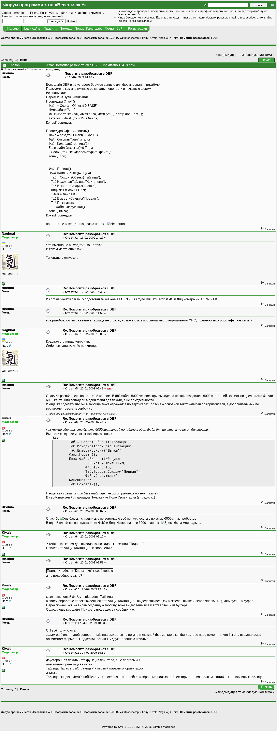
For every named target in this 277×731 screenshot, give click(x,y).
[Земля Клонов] (3, 284)
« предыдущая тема (230, 54)
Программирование (66, 37)
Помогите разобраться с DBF (199, 37)
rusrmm (8, 73)
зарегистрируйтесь (90, 12)
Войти (121, 28)
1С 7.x (119, 37)
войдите (64, 12)
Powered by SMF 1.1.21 (117, 726)
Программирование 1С (98, 37)
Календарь (94, 28)
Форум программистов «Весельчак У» (25, 37)
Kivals (153, 37)
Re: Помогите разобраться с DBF (89, 234)
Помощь (66, 28)
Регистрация (137, 28)
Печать (267, 60)
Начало (13, 28)
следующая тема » (260, 54)
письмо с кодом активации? (43, 16)
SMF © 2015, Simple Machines (155, 726)
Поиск (79, 28)
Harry (145, 37)
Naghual (163, 37)
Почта (109, 28)
